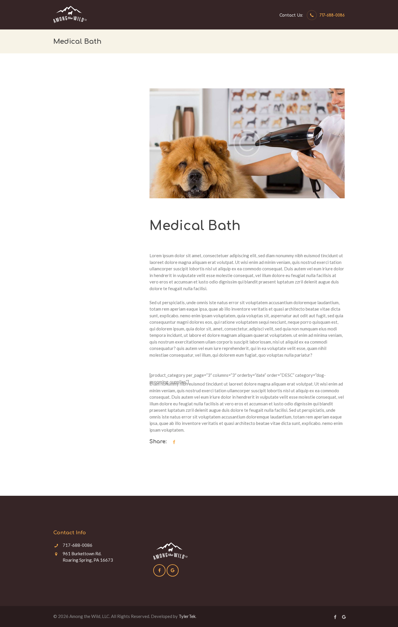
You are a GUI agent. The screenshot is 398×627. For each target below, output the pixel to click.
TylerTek (187, 616)
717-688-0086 (332, 15)
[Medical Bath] (247, 143)
